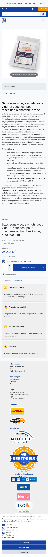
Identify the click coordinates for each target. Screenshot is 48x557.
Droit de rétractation (17, 392)
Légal (11, 397)
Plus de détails (9, 94)
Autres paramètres (8, 538)
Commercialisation (12, 527)
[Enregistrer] (7, 9)
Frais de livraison (16, 280)
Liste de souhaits (10, 274)
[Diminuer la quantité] (9, 269)
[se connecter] (2, 9)
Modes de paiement (17, 367)
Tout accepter (24, 542)
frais (11, 369)
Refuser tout (24, 547)
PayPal (8, 532)
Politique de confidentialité (19, 394)
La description (9, 86)
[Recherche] (43, 14)
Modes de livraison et (17, 371)
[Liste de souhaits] (36, 9)
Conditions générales (17, 399)
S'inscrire (13, 382)
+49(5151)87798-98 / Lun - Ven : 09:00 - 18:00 (24, 3)
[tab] (24, 86)
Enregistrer (24, 552)
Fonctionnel (10, 535)
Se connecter (14, 380)
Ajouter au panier (29, 267)
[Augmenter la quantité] (9, 265)
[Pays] (32, 9)
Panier (12, 384)
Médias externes (12, 530)
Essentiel (9, 525)
